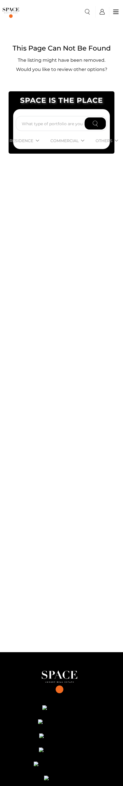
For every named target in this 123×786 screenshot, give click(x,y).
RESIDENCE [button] (21, 140)
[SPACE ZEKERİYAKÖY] (61, 765)
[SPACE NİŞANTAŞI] (61, 723)
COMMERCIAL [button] (64, 140)
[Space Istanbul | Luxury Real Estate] (61, 680)
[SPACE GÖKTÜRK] (61, 751)
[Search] (95, 123)
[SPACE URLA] (61, 779)
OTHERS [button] (104, 140)
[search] (87, 12)
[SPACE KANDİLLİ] (61, 737)
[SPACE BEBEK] (61, 709)
